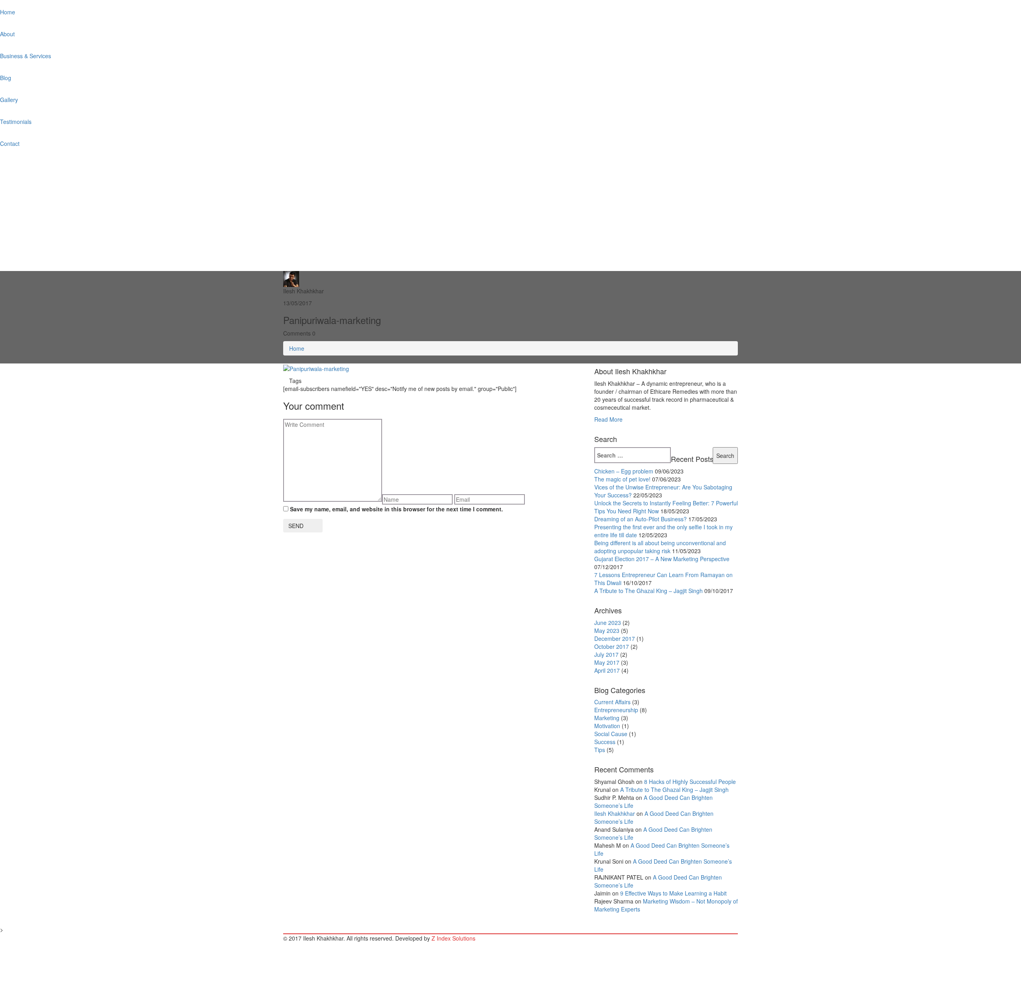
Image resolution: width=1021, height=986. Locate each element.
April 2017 (607, 670)
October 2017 (611, 646)
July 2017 (606, 654)
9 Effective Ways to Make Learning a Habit (673, 893)
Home (7, 12)
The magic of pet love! (622, 479)
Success (604, 742)
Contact (10, 143)
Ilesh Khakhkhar (614, 813)
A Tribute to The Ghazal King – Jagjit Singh (648, 591)
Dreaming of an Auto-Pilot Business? (640, 519)
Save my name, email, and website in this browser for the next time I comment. (396, 509)
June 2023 (607, 623)
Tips (599, 750)
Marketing (606, 718)
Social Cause (610, 734)
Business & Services (25, 56)
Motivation (607, 726)
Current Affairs (612, 702)
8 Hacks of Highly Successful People (690, 782)
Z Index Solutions (453, 938)
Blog (5, 78)
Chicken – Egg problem (623, 471)
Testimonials (16, 122)
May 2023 (606, 630)
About (7, 34)
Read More (608, 419)
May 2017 (606, 662)
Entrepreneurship (616, 710)
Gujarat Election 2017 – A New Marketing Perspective (661, 559)
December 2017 (614, 638)
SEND (296, 526)
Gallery (9, 100)
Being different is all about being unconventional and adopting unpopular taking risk (660, 547)
